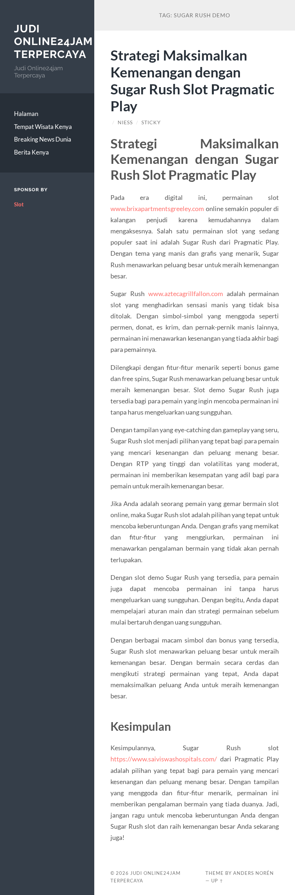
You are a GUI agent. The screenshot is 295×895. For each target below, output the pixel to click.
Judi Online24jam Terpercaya (53, 41)
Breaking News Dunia (42, 139)
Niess (125, 122)
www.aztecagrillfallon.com (185, 293)
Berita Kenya (31, 152)
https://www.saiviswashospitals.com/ (163, 759)
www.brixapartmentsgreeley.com (157, 208)
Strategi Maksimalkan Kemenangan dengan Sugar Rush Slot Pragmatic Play (192, 80)
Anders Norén (253, 873)
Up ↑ (217, 880)
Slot (19, 204)
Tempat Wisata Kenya (43, 126)
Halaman (26, 113)
